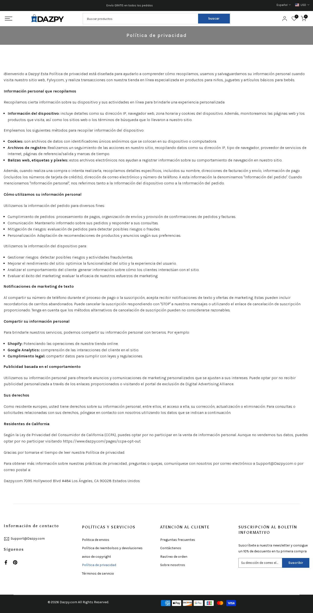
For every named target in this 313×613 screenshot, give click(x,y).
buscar (214, 18)
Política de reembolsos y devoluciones (112, 548)
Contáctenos (170, 548)
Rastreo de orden (173, 557)
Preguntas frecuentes (177, 540)
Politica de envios (95, 540)
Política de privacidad (99, 565)
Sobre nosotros (172, 565)
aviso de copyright (96, 557)
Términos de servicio (98, 573)
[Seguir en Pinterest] (15, 562)
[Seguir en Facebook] (6, 562)
